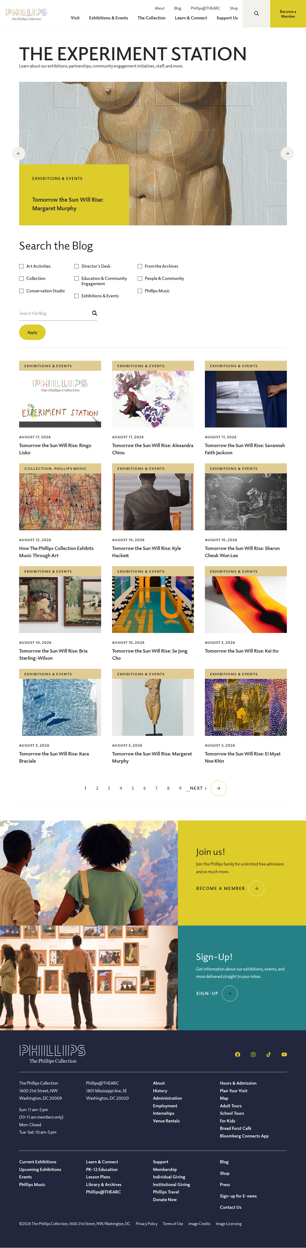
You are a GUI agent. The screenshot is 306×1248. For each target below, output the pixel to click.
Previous (18, 153)
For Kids (227, 1120)
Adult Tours (231, 1105)
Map (224, 1098)
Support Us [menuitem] (227, 17)
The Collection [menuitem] (151, 17)
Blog (177, 8)
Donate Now (165, 1199)
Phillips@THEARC (205, 8)
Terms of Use (173, 1223)
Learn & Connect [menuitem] (191, 17)
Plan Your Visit (233, 1090)
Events (25, 1176)
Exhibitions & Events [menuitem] (108, 17)
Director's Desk (96, 266)
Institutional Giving (171, 1184)
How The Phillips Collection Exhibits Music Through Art (56, 551)
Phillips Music (157, 290)
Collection (35, 278)
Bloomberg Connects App (244, 1135)
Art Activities (38, 266)
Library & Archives (103, 1184)
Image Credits (199, 1223)
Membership (165, 1169)
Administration (167, 1098)
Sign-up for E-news (238, 1195)
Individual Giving (169, 1176)
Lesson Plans (98, 1176)
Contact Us (230, 1207)
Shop (234, 8)
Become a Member (288, 14)
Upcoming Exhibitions (40, 1169)
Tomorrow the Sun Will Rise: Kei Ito (242, 651)
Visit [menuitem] (75, 17)
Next (287, 153)
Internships (163, 1113)
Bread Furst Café (235, 1128)
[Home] (52, 1062)
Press (225, 1184)
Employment (165, 1105)
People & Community (164, 278)
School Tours (232, 1113)
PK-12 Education (102, 1169)
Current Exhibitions (37, 1161)
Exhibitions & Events (100, 295)
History (160, 1090)
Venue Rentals (166, 1120)
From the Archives (161, 266)
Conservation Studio (45, 290)
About (160, 8)
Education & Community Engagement (104, 281)
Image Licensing (228, 1223)
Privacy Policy (146, 1223)
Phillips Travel (166, 1191)
